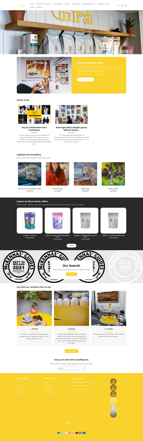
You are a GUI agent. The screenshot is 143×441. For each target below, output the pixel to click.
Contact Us (20, 393)
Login (46, 382)
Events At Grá (20, 387)
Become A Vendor (50, 393)
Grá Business (20, 390)
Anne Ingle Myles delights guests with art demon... (71, 128)
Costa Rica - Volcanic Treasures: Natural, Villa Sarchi (58, 236)
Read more (71, 274)
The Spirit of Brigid (58, 188)
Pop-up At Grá (49, 387)
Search (19, 382)
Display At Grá (49, 385)
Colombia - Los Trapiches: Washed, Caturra (113, 235)
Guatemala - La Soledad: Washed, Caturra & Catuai (85, 236)
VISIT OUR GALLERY (85, 79)
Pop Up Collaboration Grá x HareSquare (34, 128)
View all (71, 245)
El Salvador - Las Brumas (29, 235)
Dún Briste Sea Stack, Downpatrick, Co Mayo (29, 188)
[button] (32, 4)
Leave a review (71, 351)
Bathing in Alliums (113, 188)
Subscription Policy (50, 390)
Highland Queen (85, 188)
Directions (19, 385)
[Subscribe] (84, 368)
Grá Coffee (73, 435)
